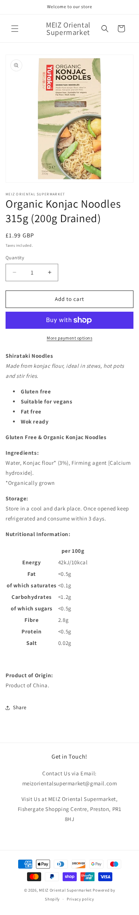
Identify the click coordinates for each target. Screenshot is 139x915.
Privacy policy (80, 899)
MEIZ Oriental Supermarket (65, 890)
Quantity (15, 257)
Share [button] (20, 707)
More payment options (69, 338)
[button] (15, 28)
